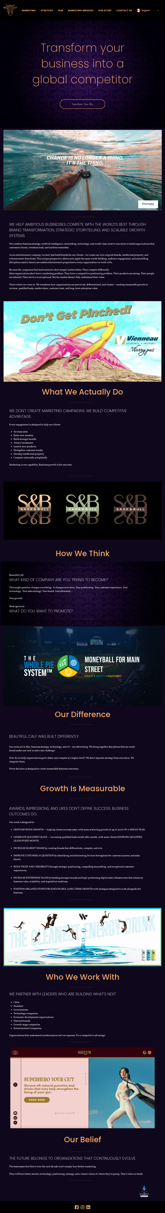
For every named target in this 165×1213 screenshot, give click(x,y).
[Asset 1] (82, 1207)
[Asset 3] (88, 1207)
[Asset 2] (77, 1207)
